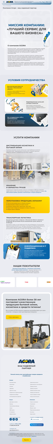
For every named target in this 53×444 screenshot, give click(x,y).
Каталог (11, 380)
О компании (32, 403)
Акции (11, 407)
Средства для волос (34, 382)
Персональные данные (35, 410)
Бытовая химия (13, 382)
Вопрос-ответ (33, 407)
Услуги (11, 399)
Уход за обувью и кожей (35, 394)
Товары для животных (34, 392)
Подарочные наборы (14, 394)
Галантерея (12, 384)
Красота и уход (13, 390)
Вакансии (32, 405)
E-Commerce (12, 412)
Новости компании (34, 401)
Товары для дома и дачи (35, 390)
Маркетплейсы (13, 414)
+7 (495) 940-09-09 (14, 425)
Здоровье (12, 388)
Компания (32, 399)
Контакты (32, 412)
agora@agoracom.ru (14, 430)
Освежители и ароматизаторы (16, 392)
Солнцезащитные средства (15, 396)
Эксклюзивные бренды (14, 405)
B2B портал (12, 410)
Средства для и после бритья (36, 384)
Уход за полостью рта (34, 396)
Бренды (11, 403)
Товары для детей (33, 388)
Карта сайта (32, 414)
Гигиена (11, 386)
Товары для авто (33, 386)
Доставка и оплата (13, 401)
